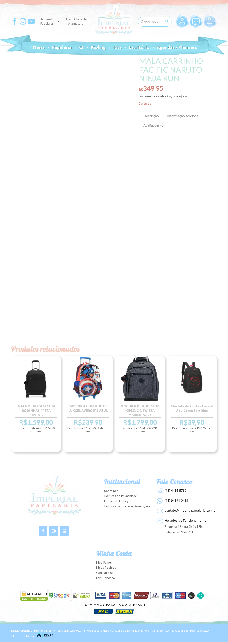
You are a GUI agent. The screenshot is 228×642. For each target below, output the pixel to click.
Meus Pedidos (106, 567)
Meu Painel (104, 562)
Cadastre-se (105, 573)
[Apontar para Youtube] (31, 21)
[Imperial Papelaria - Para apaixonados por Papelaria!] (114, 20)
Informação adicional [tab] (183, 116)
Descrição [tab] (151, 116)
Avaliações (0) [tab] (154, 125)
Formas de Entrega (117, 501)
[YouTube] (64, 531)
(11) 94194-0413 (176, 500)
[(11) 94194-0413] (159, 500)
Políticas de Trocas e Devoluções (127, 506)
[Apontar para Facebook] (14, 21)
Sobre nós (111, 491)
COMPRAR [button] (36, 444)
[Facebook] (43, 531)
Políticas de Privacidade (120, 496)
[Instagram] (53, 531)
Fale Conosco (105, 578)
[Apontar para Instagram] (22, 21)
